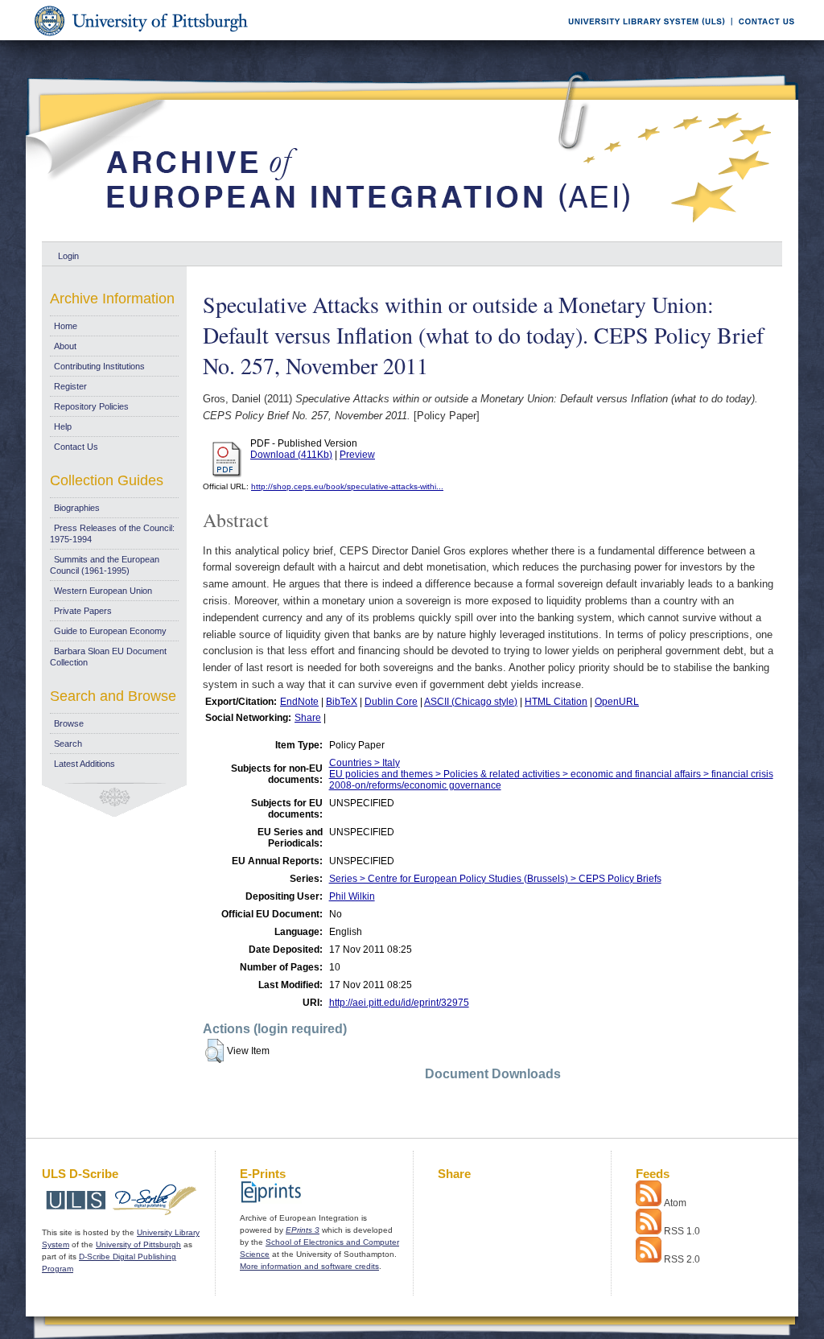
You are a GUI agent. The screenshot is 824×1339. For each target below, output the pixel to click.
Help (63, 426)
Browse (69, 723)
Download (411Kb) (291, 454)
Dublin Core (391, 701)
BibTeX (341, 701)
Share (308, 717)
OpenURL (617, 701)
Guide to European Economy (110, 631)
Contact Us (76, 446)
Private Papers (83, 611)
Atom (675, 1203)
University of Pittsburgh (138, 1244)
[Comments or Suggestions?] (762, 37)
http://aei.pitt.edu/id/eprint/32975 (399, 1002)
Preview (357, 454)
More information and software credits (309, 1266)
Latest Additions (84, 763)
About (65, 346)
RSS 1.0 (682, 1231)
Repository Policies (91, 406)
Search (68, 743)
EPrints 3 (302, 1230)
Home (65, 326)
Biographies (77, 508)
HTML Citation (556, 701)
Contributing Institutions (99, 366)
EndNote (299, 701)
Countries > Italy (364, 762)
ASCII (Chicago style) (470, 701)
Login (68, 256)
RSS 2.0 (682, 1259)
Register (70, 386)
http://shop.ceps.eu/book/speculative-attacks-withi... (347, 486)
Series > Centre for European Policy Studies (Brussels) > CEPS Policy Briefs (495, 878)
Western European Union (103, 590)
